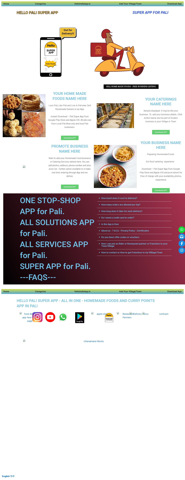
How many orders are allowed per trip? (120, 204)
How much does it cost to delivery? (119, 198)
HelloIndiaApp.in (82, 3)
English (6, 476)
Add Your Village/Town (130, 3)
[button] (134, 198)
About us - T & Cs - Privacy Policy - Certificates (125, 230)
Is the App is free (110, 224)
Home (6, 3)
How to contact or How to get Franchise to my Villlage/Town (131, 252)
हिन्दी (12, 476)
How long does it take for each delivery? (121, 211)
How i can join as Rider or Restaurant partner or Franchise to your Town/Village (134, 244)
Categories (40, 3)
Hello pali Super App (37, 12)
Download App (174, 3)
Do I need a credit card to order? (117, 217)
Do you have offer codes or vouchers (120, 237)
